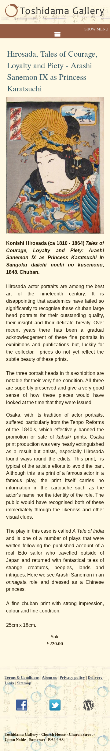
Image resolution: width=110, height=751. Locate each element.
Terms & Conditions (22, 677)
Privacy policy (72, 677)
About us (49, 677)
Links (9, 683)
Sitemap (24, 683)
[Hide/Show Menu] (55, 32)
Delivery (95, 677)
